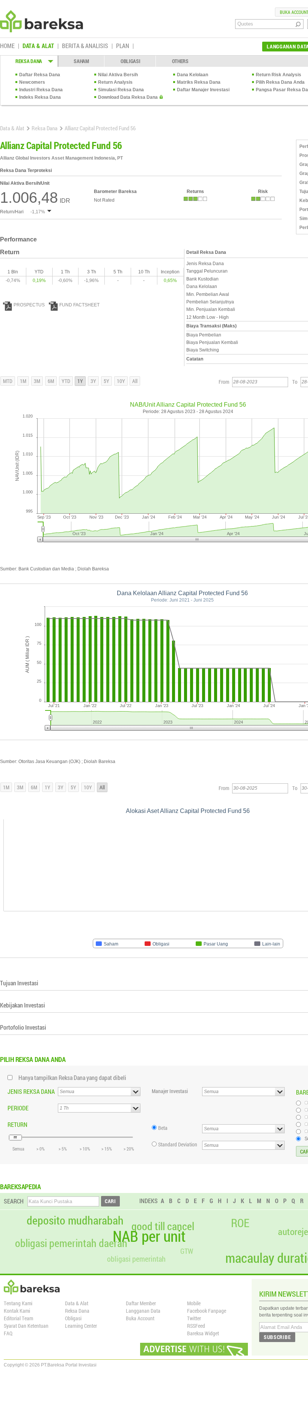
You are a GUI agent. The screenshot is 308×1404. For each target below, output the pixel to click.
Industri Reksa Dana (41, 89)
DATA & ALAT (38, 46)
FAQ (8, 1333)
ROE (240, 1223)
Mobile (194, 1303)
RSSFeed (196, 1325)
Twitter (194, 1318)
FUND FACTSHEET (79, 305)
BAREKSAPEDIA (20, 1186)
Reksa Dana (44, 128)
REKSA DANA (28, 61)
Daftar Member (141, 1303)
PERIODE (18, 1108)
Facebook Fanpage (206, 1310)
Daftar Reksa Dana (39, 74)
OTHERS (180, 61)
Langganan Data (143, 1310)
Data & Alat (12, 128)
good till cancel (162, 1226)
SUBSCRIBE (277, 1337)
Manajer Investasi (170, 1091)
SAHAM (81, 61)
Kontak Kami (17, 1310)
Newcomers (32, 82)
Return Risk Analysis (278, 74)
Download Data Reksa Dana (128, 97)
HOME (7, 46)
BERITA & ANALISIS (85, 46)
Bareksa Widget (203, 1333)
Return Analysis (115, 82)
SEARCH (14, 1201)
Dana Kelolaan (192, 74)
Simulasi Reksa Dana (121, 89)
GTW (186, 1251)
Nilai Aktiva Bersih (118, 74)
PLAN (122, 46)
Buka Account (140, 1318)
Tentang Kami (18, 1303)
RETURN (17, 1124)
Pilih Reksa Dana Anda (280, 82)
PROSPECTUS (29, 305)
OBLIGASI (130, 61)
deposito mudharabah (75, 1220)
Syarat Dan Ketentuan (26, 1325)
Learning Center (81, 1325)
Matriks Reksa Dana (198, 82)
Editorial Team (18, 1318)
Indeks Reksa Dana (40, 97)
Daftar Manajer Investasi (203, 89)
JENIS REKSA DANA (31, 1091)
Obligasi (73, 1318)
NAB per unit (149, 1236)
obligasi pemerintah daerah (71, 1243)
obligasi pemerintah (136, 1258)
